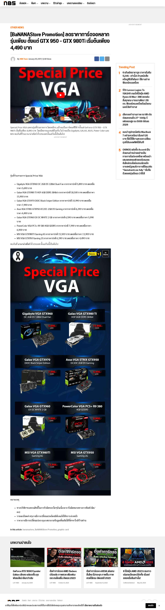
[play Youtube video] (60, 95)
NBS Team (24, 59)
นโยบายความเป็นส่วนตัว (93, 605)
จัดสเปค (22, 3)
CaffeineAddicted (128, 583)
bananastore (28, 530)
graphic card (63, 530)
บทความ (44, 3)
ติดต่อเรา (91, 3)
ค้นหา (33, 3)
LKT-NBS (16, 583)
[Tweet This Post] (102, 59)
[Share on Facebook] (96, 59)
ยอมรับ (151, 606)
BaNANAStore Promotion (46, 530)
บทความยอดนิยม (74, 3)
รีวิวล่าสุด (57, 3)
